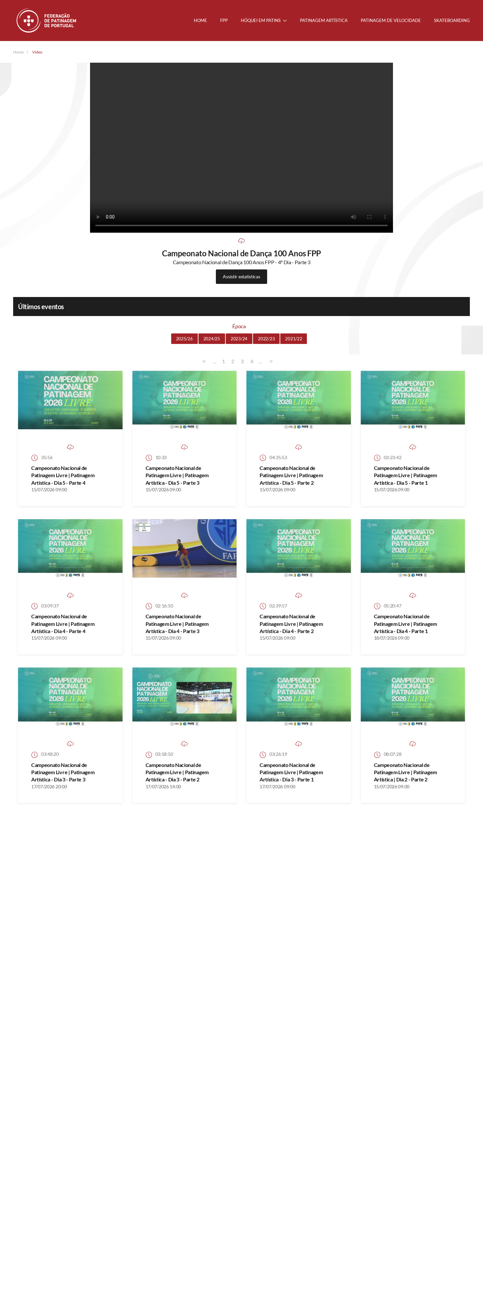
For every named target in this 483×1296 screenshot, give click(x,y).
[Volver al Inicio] (47, 20)
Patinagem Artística (324, 20)
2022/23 (266, 338)
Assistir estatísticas (241, 276)
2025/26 (184, 338)
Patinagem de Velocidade (391, 20)
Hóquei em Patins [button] (261, 20)
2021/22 (293, 338)
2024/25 (211, 338)
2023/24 (239, 338)
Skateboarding (452, 20)
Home (200, 20)
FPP (224, 20)
